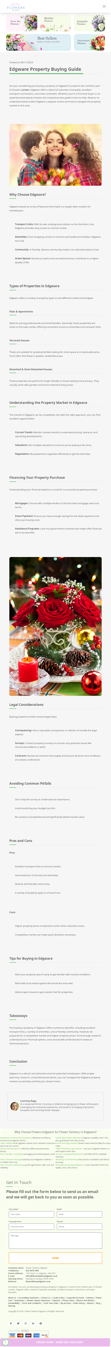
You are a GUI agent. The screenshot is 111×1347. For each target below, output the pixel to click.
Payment (56, 1300)
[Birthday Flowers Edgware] (55, 23)
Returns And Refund (85, 1300)
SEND (55, 1258)
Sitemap (11, 1306)
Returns (90, 1303)
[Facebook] (11, 1323)
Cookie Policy (58, 1297)
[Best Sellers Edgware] (38, 42)
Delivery (89, 1297)
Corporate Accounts (75, 1297)
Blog (98, 1303)
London (25, 89)
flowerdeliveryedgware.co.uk (38, 1281)
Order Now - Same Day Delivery (59, 1342)
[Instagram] (25, 1323)
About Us (12, 1297)
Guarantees (19, 1300)
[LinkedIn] (33, 1323)
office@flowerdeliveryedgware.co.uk (41, 1276)
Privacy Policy (68, 1300)
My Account (66, 1303)
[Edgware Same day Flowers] (21, 23)
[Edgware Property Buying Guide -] (15, 6)
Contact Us (45, 1297)
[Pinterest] (40, 1323)
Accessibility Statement (28, 1297)
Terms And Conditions (31, 1303)
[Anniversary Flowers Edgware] (89, 42)
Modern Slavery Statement (38, 1300)
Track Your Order (50, 1303)
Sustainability (13, 1303)
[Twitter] (18, 1323)
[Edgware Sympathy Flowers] (89, 23)
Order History (79, 1303)
